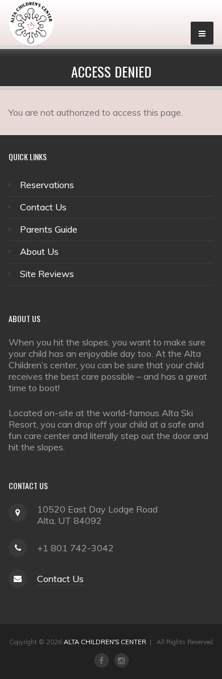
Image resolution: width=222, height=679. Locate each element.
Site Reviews (47, 273)
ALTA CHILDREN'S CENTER (105, 642)
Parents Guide (48, 229)
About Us (39, 251)
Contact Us (43, 207)
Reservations (47, 184)
